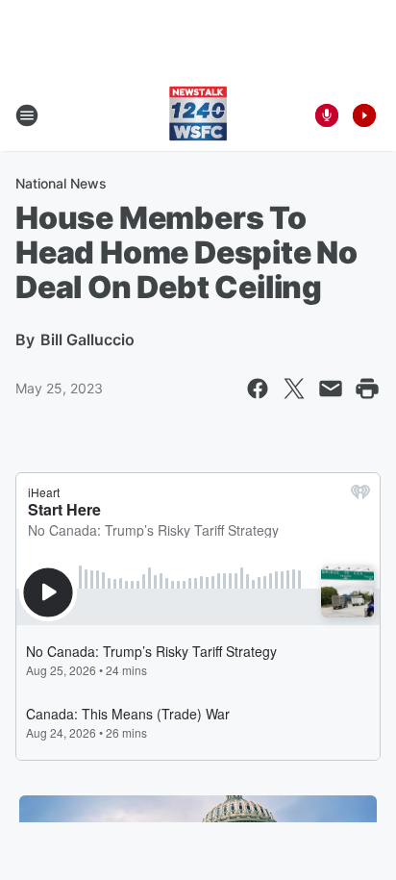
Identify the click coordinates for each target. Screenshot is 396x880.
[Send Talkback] (326, 115)
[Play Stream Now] (364, 115)
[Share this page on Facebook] (257, 388)
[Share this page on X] (294, 388)
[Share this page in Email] (330, 388)
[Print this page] (367, 388)
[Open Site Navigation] (26, 115)
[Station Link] (198, 115)
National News (61, 183)
